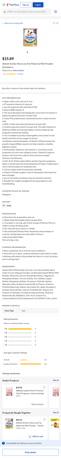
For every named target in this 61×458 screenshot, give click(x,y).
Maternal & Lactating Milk (13, 23)
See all (56, 380)
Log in (38, 5)
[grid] (30, 396)
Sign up (26, 5)
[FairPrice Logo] (13, 5)
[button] (57, 23)
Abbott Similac (18, 70)
